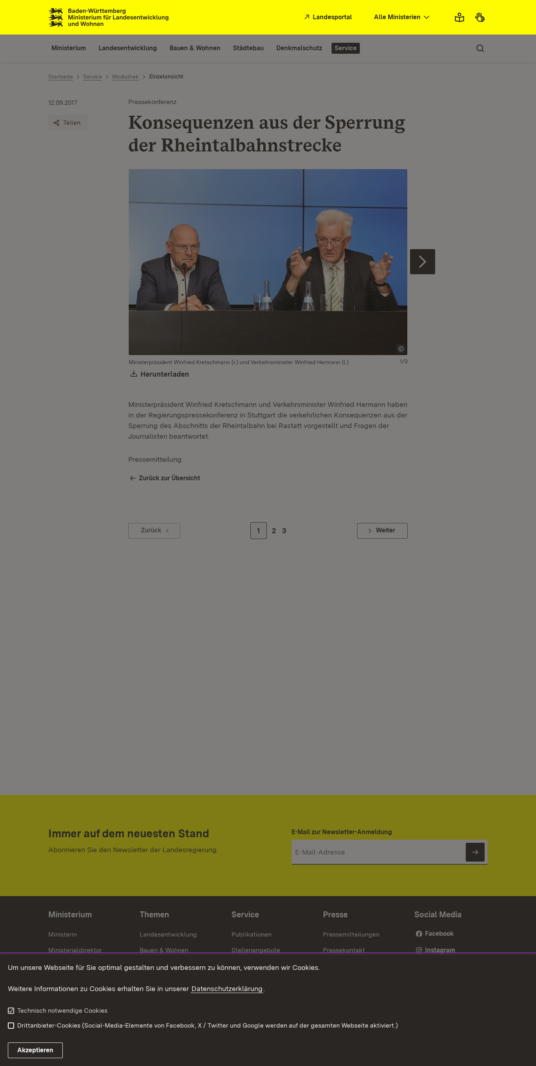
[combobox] (402, 17)
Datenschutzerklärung (227, 988)
